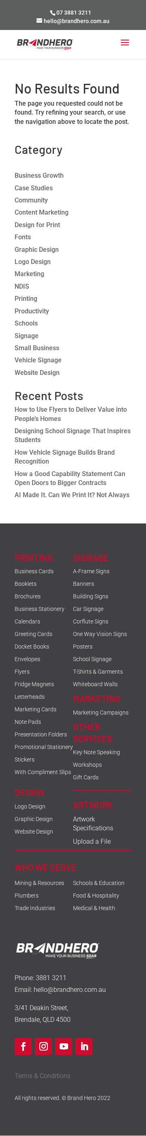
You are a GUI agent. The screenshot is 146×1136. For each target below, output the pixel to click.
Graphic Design (37, 249)
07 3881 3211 (73, 12)
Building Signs (90, 596)
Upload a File (92, 841)
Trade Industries (35, 908)
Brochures (28, 596)
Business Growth (39, 175)
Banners (83, 584)
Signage (27, 336)
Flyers (22, 671)
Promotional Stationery (44, 747)
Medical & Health (94, 908)
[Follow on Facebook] (23, 1046)
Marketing (29, 274)
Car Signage (88, 609)
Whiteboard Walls (95, 684)
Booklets (25, 584)
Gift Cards (86, 777)
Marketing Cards (35, 709)
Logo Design (33, 262)
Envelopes (27, 659)
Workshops (87, 765)
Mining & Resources (39, 883)
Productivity (32, 311)
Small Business (37, 348)
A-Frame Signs (91, 571)
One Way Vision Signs (100, 634)
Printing (26, 298)
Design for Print (37, 225)
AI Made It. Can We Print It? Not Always (72, 495)
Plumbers (27, 895)
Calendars (27, 621)
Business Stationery (39, 609)
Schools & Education (99, 883)
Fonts (23, 237)
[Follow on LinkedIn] (83, 1046)
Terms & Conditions (43, 1076)
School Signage (92, 659)
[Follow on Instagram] (43, 1046)
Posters (82, 646)
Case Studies (34, 188)
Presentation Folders (41, 734)
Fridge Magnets (34, 684)
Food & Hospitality (96, 895)
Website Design (37, 373)
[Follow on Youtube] (63, 1046)
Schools (26, 323)
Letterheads (30, 697)
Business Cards (34, 571)
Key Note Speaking (96, 752)
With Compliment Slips (43, 772)
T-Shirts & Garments (98, 671)
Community (31, 200)
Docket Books (32, 646)
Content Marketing (42, 212)
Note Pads (28, 722)
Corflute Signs (90, 621)
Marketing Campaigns (101, 712)
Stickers (24, 759)
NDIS (22, 286)
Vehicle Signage (38, 360)
